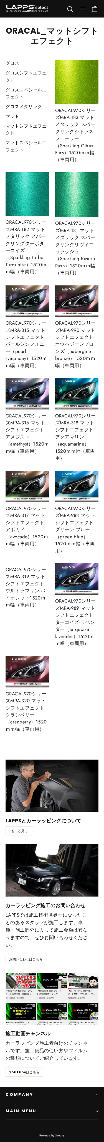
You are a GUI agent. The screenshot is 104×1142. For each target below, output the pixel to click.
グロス (12, 63)
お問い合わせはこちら (25, 959)
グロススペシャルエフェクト (26, 93)
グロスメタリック (24, 106)
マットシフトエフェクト (26, 129)
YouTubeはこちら (24, 1072)
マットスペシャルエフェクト (26, 146)
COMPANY (19, 1094)
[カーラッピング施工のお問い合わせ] (52, 870)
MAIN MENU (21, 1111)
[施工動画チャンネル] (52, 999)
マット (12, 116)
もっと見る (19, 830)
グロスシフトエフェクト (26, 76)
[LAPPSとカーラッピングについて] (52, 786)
